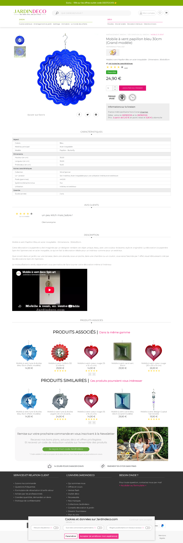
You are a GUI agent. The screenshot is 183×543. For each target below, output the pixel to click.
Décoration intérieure (135, 24)
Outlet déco (73, 494)
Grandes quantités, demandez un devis (33, 497)
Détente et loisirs (150, 24)
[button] (115, 87)
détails (69, 522)
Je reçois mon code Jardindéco (66, 449)
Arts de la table (120, 24)
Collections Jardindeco (78, 504)
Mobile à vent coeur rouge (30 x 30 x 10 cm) (153, 364)
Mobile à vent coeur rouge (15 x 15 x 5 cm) (91, 364)
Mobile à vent (157, 35)
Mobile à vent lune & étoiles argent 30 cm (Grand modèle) (60, 413)
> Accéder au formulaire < (132, 485)
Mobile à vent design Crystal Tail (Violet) (154, 412)
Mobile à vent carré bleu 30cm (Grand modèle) (122, 412)
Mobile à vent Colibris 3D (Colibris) (60, 364)
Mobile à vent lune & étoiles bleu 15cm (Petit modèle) (29, 364)
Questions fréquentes (25, 487)
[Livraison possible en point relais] (122, 97)
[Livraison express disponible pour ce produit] (132, 97)
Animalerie (65, 24)
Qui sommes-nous (76, 483)
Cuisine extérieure (25, 24)
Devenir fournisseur (77, 511)
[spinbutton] (111, 88)
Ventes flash (73, 490)
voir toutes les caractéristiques (120, 63)
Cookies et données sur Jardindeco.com (91, 519)
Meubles (110, 24)
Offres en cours (75, 487)
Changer (144, 112)
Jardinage (56, 24)
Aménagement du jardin (43, 24)
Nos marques (74, 501)
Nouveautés (73, 497)
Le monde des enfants (79, 24)
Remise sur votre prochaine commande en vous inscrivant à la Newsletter (66, 433)
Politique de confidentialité (27, 501)
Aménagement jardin (116, 35)
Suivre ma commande (25, 483)
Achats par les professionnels (28, 494)
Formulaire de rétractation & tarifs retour (34, 490)
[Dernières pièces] (111, 97)
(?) (51, 528)
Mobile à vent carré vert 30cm (123, 364)
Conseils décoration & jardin (81, 507)
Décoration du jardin (138, 35)
